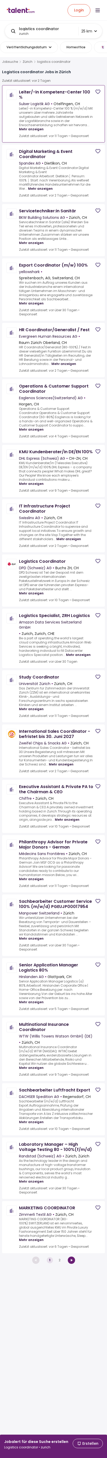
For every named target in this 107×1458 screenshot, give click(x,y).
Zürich (27, 61)
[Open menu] (98, 10)
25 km (86, 31)
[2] (71, 1260)
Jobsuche (10, 61)
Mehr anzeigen (31, 129)
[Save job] (98, 92)
